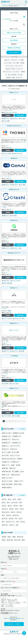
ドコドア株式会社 (14, 355)
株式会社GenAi (14, 158)
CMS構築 (22, 63)
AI (6, 74)
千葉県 (3, 5)
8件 (6, 272)
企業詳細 (8, 115)
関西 (16, 112)
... (18, 421)
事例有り (9, 310)
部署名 (2, 575)
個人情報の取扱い (17, 618)
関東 (8, 112)
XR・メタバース (16, 71)
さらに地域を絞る (7, 19)
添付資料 (3, 609)
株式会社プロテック (14, 323)
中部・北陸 (11, 112)
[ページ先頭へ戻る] (24, 633)
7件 (6, 145)
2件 (6, 240)
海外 (10, 147)
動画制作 (23, 71)
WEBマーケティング (7, 71)
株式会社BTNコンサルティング (14, 253)
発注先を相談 (20, 115)
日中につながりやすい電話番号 (9, 587)
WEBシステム (14, 60)
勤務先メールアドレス (7, 581)
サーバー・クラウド (10, 65)
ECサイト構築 (16, 63)
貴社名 (2, 562)
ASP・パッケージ (18, 65)
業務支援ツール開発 (10, 77)
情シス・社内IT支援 (12, 74)
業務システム (7, 60)
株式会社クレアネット (14, 388)
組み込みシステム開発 (10, 68)
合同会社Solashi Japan (14, 189)
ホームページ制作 (7, 63)
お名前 (2, 568)
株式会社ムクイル (14, 287)
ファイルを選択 (4, 613)
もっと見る (10, 110)
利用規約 (10, 618)
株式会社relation (14, 220)
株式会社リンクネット (14, 92)
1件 (6, 310)
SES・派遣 (20, 74)
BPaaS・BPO (19, 77)
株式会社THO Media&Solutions (14, 125)
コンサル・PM (19, 68)
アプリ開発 (21, 60)
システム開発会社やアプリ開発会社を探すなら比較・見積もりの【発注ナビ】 (12, 4)
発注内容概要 (4, 594)
